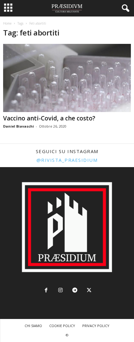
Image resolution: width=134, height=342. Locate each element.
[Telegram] (75, 290)
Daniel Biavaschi (18, 126)
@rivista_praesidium (67, 160)
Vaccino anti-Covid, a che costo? (49, 118)
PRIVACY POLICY (95, 325)
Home (7, 23)
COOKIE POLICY (62, 325)
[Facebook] (46, 290)
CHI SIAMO (33, 325)
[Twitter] (88, 290)
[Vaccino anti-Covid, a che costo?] (67, 78)
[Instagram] (60, 290)
